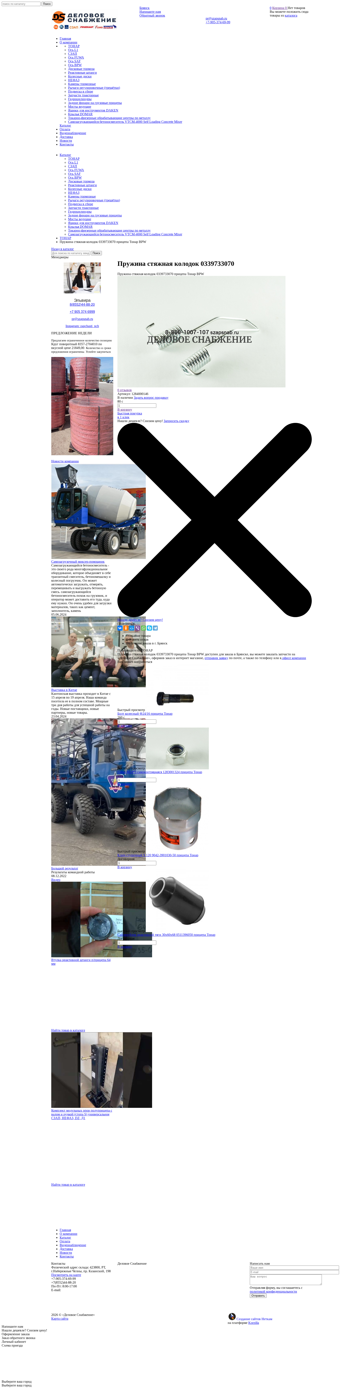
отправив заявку (216, 658)
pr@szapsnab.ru (216, 18)
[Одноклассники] (125, 628)
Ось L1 (73, 162)
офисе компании (293, 658)
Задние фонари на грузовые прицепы (95, 215)
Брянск (144, 8)
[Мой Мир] (131, 628)
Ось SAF (74, 174)
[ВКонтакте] (119, 628)
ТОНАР (74, 158)
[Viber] (137, 628)
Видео (55, 879)
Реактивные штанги (82, 185)
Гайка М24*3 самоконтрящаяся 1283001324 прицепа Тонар (159, 772)
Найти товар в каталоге (68, 1030)
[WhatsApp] (143, 628)
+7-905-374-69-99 (218, 22)
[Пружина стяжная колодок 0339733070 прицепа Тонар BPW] (201, 386)
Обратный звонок (152, 15)
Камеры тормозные (82, 196)
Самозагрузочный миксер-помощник (78, 561)
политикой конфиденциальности (273, 1291)
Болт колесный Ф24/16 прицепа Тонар (144, 713)
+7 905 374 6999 (82, 311)
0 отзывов (124, 390)
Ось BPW (75, 177)
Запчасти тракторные (83, 208)
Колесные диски (80, 189)
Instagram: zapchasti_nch (82, 326)
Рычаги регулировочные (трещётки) (94, 200)
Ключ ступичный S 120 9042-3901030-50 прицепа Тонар (157, 855)
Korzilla (253, 1323)
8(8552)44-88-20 (82, 304)
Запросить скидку (176, 421)
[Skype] (149, 628)
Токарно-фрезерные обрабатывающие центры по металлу (109, 230)
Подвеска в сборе (80, 204)
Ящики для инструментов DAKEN (93, 223)
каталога (291, 15)
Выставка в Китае (64, 690)
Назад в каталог (62, 249)
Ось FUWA (76, 170)
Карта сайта (59, 1318)
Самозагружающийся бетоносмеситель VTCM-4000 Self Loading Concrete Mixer (125, 234)
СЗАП (72, 166)
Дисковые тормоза (81, 181)
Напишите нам (150, 11)
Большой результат (64, 868)
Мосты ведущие (79, 219)
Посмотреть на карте (66, 1275)
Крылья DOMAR (80, 226)
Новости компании (65, 461)
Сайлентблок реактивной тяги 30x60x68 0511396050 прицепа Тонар (166, 934)
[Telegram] (155, 628)
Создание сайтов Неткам (254, 1319)
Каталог (65, 155)
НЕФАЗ (73, 192)
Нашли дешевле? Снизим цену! (140, 620)
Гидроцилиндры (80, 211)
